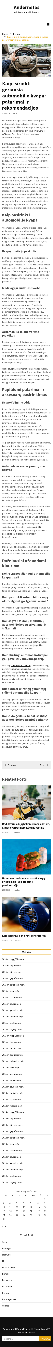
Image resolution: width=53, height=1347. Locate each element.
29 (38, 1215)
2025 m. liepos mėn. (11, 1042)
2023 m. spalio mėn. (11, 1175)
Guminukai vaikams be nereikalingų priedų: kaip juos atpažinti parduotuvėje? (23, 881)
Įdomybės (6, 1254)
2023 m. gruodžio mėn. (13, 1163)
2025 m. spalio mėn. (11, 1023)
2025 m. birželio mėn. (12, 1048)
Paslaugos (7, 1280)
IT (3, 1261)
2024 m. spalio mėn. (11, 1099)
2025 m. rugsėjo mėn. (12, 1029)
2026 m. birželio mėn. (12, 972)
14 (31, 1207)
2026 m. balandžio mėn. (13, 984)
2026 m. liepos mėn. (11, 965)
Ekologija (6, 1248)
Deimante (17, 940)
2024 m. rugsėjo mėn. (12, 1105)
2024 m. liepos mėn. (11, 1118)
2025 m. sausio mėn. (11, 1080)
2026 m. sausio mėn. (11, 1003)
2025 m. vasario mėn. (12, 1074)
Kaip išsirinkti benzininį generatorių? (24, 935)
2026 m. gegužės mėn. (12, 978)
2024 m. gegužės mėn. (12, 1131)
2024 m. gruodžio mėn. (13, 1086)
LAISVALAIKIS (8, 1267)
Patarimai (7, 1286)
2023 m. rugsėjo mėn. (12, 1182)
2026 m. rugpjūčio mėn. (13, 959)
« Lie (4, 1226)
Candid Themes (27, 1332)
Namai (5, 1273)
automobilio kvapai (20, 665)
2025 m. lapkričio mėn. (13, 1016)
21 (31, 1211)
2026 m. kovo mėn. (11, 991)
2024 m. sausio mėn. (11, 1156)
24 (4, 1215)
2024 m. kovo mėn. (11, 1144)
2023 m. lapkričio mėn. (13, 1169)
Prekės (5, 1292)
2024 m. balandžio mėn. (13, 1137)
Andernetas (26, 7)
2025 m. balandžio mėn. (13, 1061)
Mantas (5, 113)
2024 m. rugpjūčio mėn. (13, 1112)
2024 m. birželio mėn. (12, 1124)
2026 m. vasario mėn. (12, 997)
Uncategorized (9, 1299)
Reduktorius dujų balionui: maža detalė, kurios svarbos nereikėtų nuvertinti (26, 825)
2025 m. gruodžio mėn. (13, 1010)
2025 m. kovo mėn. (11, 1067)
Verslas (5, 1305)
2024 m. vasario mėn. (12, 1150)
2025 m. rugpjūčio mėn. (13, 1035)
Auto (4, 1241)
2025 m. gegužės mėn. (12, 1054)
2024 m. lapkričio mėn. (13, 1093)
